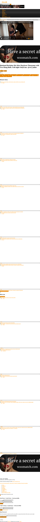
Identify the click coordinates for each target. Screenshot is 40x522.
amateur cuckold (8, 74)
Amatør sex (4, 19)
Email (1, 501)
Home (3, 9)
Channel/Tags (4, 14)
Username (1, 500)
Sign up (1, 503)
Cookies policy (11, 483)
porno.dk (3, 12)
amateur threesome (27, 74)
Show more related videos (4, 291)
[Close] (0, 496)
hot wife (14, 75)
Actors (3, 11)
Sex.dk (4, 2)
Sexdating (3, 13)
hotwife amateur (19, 75)
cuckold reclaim (6, 75)
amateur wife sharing (34, 74)
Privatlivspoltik (6, 483)
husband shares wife (26, 75)
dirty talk (10, 75)
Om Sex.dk (2, 483)
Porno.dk (22, 483)
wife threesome (9, 76)
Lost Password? (5, 509)
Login (20, 521)
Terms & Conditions (17, 483)
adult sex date (4, 16)
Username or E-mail (3, 515)
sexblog (3, 15)
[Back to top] (0, 495)
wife (5, 76)
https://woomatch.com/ (16, 481)
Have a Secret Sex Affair (6, 492)
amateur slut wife (20, 74)
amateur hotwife (14, 74)
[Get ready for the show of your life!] (12, 7)
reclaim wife (36, 75)
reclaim (31, 75)
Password (1, 502)
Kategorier (4, 10)
